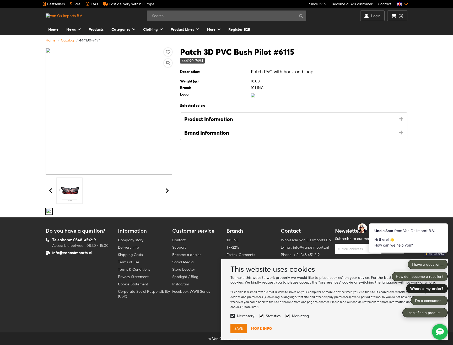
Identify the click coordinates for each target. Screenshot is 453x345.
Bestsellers (56, 4)
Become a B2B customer (352, 4)
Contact (384, 4)
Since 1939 (317, 4)
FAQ (94, 4)
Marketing (300, 315)
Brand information (206, 133)
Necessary (245, 315)
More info (261, 328)
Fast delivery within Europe (131, 4)
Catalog (67, 40)
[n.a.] (49, 211)
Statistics (273, 315)
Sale (76, 4)
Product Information (208, 119)
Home (51, 40)
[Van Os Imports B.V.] (64, 15)
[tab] (293, 119)
